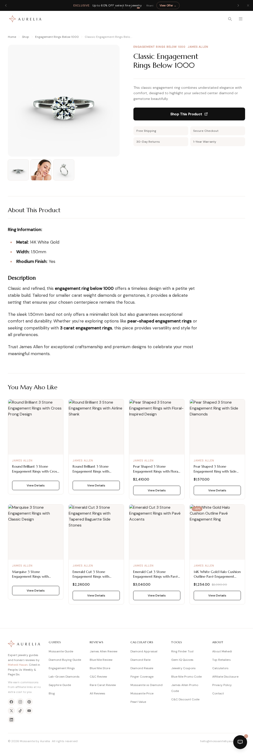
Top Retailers (221, 660)
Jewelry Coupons (183, 668)
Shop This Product (186, 114)
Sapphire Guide (60, 685)
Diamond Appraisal (143, 651)
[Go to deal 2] (123, 8)
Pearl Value (138, 702)
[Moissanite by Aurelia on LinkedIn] (11, 719)
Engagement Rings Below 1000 (57, 37)
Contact (218, 693)
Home (12, 37)
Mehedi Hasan (18, 665)
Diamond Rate (140, 660)
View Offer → (168, 5)
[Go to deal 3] (130, 8)
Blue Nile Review (101, 660)
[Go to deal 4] (138, 8)
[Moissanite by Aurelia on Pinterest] (29, 701)
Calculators (220, 668)
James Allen (198, 46)
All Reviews (97, 693)
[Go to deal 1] (115, 8)
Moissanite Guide (61, 651)
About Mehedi (222, 651)
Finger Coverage (141, 677)
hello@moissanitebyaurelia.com (222, 741)
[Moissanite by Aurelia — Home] (25, 18)
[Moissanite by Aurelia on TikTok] (20, 710)
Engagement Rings (62, 668)
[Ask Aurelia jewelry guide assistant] (240, 742)
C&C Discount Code (185, 699)
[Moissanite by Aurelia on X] (11, 710)
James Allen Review (103, 651)
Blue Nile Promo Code (186, 677)
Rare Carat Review (103, 685)
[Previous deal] (6, 5)
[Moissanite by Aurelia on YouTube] (29, 710)
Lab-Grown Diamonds (64, 677)
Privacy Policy (222, 685)
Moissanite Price (141, 693)
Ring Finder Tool (182, 651)
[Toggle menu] (240, 18)
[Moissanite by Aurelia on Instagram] (20, 701)
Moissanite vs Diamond (146, 685)
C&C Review (98, 677)
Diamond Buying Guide (65, 660)
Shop (25, 37)
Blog (52, 693)
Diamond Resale (141, 668)
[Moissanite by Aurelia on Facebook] (11, 701)
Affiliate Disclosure (225, 677)
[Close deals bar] (248, 5)
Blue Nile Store (100, 668)
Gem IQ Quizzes (182, 660)
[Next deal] (238, 5)
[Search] (229, 18)
